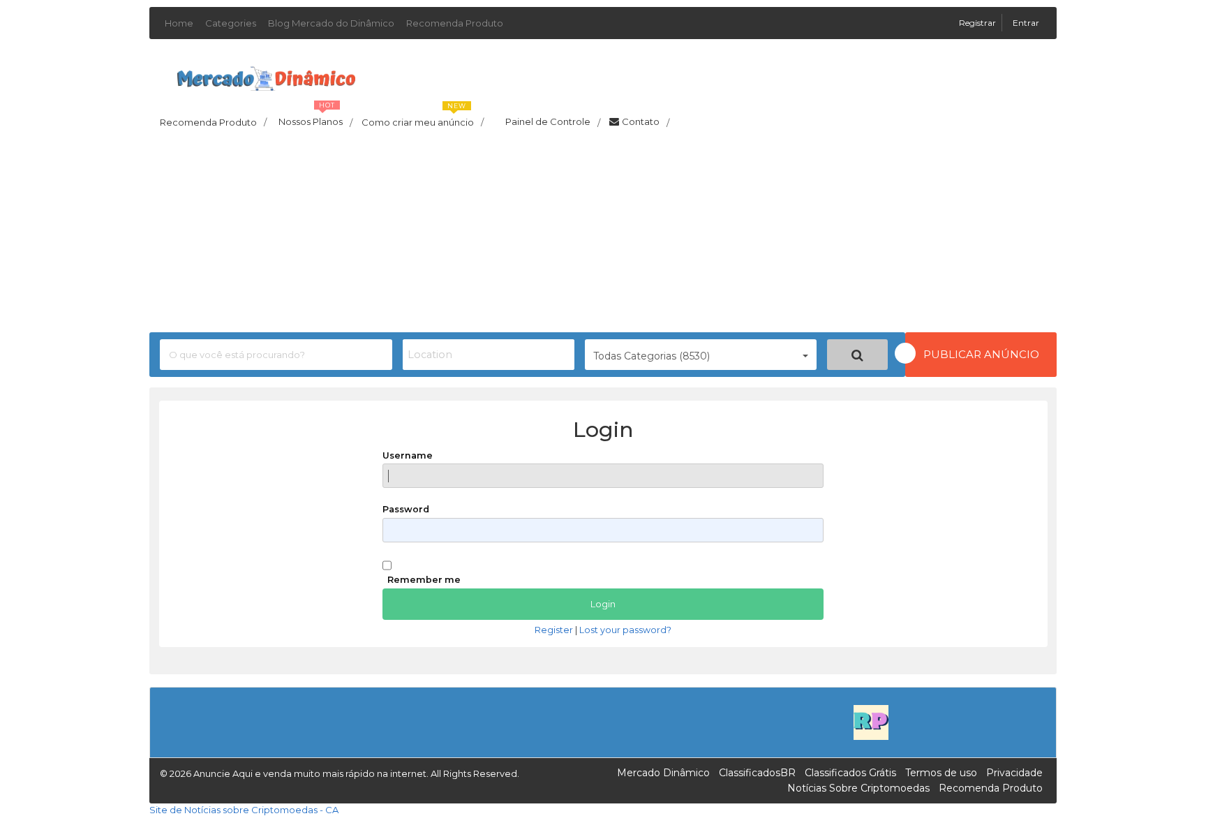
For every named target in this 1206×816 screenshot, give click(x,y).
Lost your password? (625, 630)
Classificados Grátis (850, 772)
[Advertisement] (603, 234)
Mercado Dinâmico (663, 772)
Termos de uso (941, 772)
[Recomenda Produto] (871, 721)
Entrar (1026, 22)
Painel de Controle (552, 122)
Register (554, 630)
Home (179, 23)
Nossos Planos (315, 117)
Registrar (978, 22)
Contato (645, 122)
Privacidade (1014, 772)
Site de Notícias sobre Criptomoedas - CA (243, 809)
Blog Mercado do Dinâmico (331, 23)
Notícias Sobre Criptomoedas (858, 788)
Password (405, 509)
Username (407, 455)
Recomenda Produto (454, 23)
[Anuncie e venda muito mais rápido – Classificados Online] (266, 76)
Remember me (424, 579)
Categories (230, 23)
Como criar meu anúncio (423, 118)
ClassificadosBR (757, 772)
